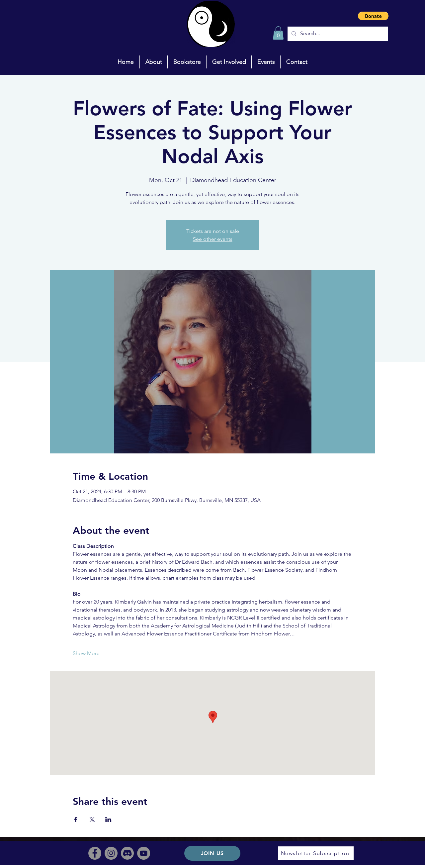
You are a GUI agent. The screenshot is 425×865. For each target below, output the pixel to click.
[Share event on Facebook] (76, 819)
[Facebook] (94, 853)
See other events (212, 239)
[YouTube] (143, 853)
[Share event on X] (92, 819)
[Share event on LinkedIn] (108, 819)
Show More (86, 653)
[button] (373, 16)
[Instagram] (111, 853)
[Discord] (127, 853)
